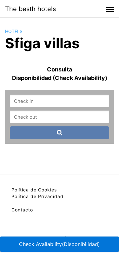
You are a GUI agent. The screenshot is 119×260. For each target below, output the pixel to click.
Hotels (14, 31)
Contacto (22, 209)
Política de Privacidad (37, 196)
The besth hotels (30, 9)
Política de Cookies (34, 189)
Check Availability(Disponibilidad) (59, 244)
